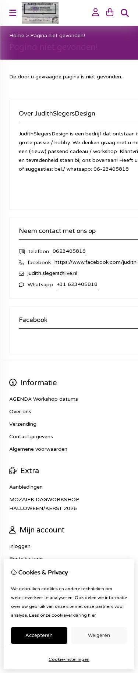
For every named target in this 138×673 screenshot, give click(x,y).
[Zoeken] (125, 13)
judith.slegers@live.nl (52, 273)
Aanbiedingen (26, 487)
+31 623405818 (77, 284)
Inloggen (20, 546)
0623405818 (69, 251)
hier (92, 615)
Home (16, 35)
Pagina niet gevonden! (57, 35)
